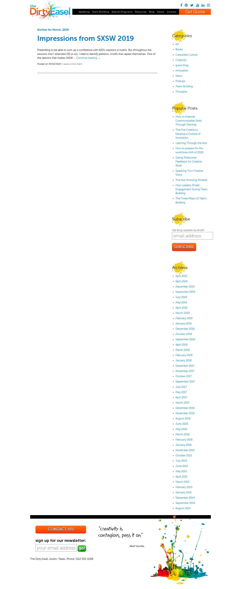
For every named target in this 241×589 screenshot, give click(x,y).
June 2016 (182, 423)
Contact (171, 11)
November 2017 (185, 371)
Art (177, 44)
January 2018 (184, 360)
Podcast (180, 81)
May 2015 (181, 471)
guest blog (182, 65)
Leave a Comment (72, 64)
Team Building (100, 11)
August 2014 (183, 508)
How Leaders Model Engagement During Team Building (191, 189)
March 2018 (183, 350)
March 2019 (183, 313)
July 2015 (181, 460)
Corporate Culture (186, 54)
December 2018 (185, 328)
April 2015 (181, 476)
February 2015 (184, 487)
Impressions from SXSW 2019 (85, 38)
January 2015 (183, 492)
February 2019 (184, 318)
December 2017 (185, 365)
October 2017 (184, 376)
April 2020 (182, 281)
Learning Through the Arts (191, 143)
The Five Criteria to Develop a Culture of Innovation (188, 133)
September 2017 (185, 381)
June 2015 (182, 466)
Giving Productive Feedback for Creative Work (189, 161)
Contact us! (61, 529)
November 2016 (185, 413)
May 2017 (181, 392)
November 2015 (185, 450)
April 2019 (181, 307)
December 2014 (185, 497)
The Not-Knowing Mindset (191, 180)
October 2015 (184, 455)
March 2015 (182, 481)
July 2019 (181, 297)
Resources (141, 11)
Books (179, 49)
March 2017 (182, 402)
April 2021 (181, 276)
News (179, 75)
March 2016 (183, 434)
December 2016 (185, 408)
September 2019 (185, 291)
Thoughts (181, 91)
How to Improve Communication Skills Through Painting (189, 120)
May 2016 (181, 429)
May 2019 (181, 302)
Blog (152, 11)
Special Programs (122, 11)
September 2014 (185, 503)
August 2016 (183, 418)
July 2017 (181, 386)
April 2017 (181, 397)
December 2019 (185, 286)
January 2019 (184, 323)
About (160, 11)
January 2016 (184, 445)
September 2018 (185, 339)
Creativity (181, 60)
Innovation (182, 70)
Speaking (84, 11)
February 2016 (184, 439)
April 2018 (181, 344)
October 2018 (184, 334)
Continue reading (88, 57)
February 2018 (184, 355)
